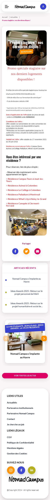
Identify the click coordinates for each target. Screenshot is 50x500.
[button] (43, 6)
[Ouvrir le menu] (7, 6)
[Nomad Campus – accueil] (25, 6)
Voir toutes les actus (25, 375)
